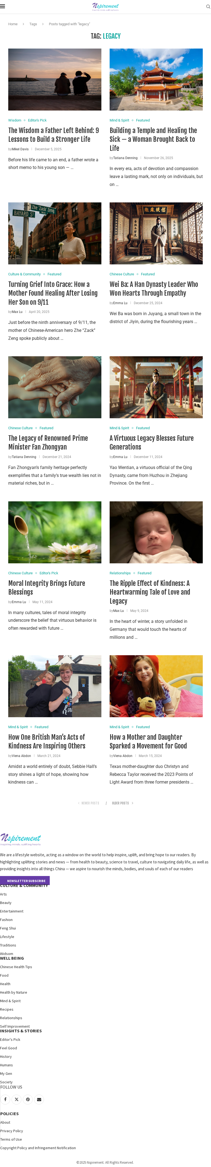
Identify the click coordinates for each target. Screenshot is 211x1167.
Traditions (8, 945)
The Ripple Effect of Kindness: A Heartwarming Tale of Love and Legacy (150, 592)
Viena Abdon (21, 756)
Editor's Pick (10, 1039)
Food (4, 975)
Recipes (6, 1009)
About (5, 1122)
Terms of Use (11, 1139)
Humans (6, 1065)
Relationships (11, 1018)
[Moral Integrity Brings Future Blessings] (54, 532)
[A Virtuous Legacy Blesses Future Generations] (156, 387)
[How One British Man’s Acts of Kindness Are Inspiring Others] (54, 686)
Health (5, 984)
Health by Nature (13, 992)
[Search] (208, 7)
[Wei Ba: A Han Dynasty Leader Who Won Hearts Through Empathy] (156, 233)
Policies (9, 1113)
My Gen (6, 1073)
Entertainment (11, 911)
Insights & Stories (21, 1030)
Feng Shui (8, 928)
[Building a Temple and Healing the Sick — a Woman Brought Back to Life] (156, 80)
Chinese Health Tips (16, 967)
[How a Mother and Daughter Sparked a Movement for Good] (156, 686)
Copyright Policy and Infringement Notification (38, 1148)
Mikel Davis (20, 149)
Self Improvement (15, 1026)
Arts (3, 894)
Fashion (6, 920)
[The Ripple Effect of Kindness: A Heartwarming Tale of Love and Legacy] (156, 532)
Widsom (6, 954)
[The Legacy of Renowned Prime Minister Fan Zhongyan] (54, 387)
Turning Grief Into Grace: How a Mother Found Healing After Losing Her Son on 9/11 (53, 293)
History (6, 1056)
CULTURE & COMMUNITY (24, 885)
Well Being (12, 958)
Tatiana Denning (125, 158)
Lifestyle (7, 937)
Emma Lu (120, 303)
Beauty (6, 903)
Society (6, 1082)
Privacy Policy (11, 1131)
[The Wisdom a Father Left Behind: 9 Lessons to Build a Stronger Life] (54, 80)
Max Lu (17, 312)
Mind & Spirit (10, 1001)
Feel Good (8, 1048)
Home (13, 24)
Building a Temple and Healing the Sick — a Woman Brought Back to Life (153, 139)
